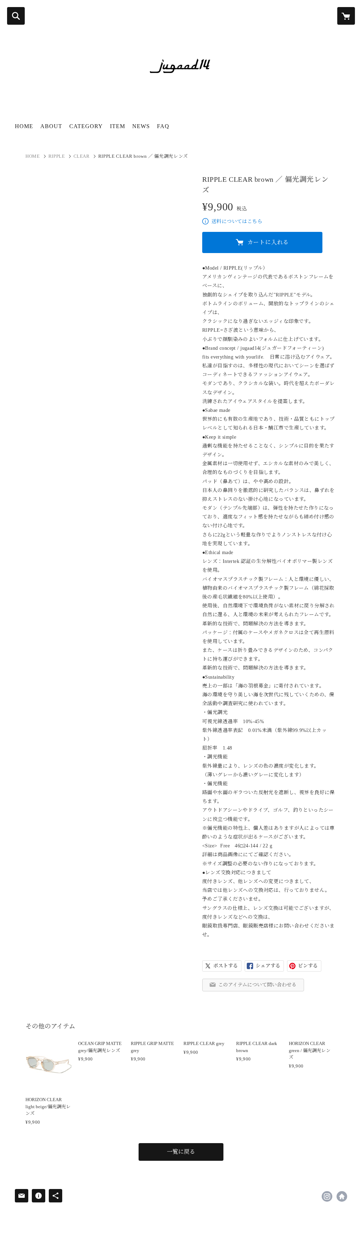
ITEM (117, 126)
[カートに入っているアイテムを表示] (346, 16)
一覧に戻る (181, 1152)
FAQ (163, 126)
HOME (24, 126)
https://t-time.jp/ (342, 1196)
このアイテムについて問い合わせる (257, 984)
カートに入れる (268, 242)
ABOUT (51, 126)
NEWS (141, 126)
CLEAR (82, 156)
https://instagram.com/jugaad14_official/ (327, 1196)
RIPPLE (56, 156)
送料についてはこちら (236, 221)
